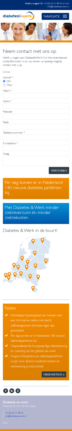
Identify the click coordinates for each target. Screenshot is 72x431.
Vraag (6, 153)
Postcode (7, 111)
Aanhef (7, 77)
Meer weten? (53, 374)
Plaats (6, 122)
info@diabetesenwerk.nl (58, 6)
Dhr (9, 81)
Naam (6, 90)
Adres (6, 101)
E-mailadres (9, 143)
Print (5, 423)
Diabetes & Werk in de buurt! (30, 230)
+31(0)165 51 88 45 (53, 3)
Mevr (10, 85)
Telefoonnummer (13, 132)
